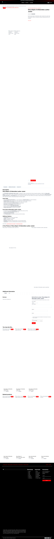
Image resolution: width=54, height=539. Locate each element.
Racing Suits (5, 464)
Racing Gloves (15, 464)
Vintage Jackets (25, 464)
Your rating (34, 301)
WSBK (50, 464)
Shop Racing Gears (19, 223)
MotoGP (47, 464)
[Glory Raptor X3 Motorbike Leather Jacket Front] (14, 18)
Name (33, 309)
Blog (31, 2)
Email (33, 313)
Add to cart (33, 180)
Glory (30, 184)
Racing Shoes (20, 464)
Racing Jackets (10, 464)
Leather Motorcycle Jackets (34, 8)
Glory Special (35, 183)
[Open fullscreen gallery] (25, 29)
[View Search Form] (51, 2)
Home (22, 2)
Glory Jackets (32, 183)
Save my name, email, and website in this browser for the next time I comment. (42, 317)
